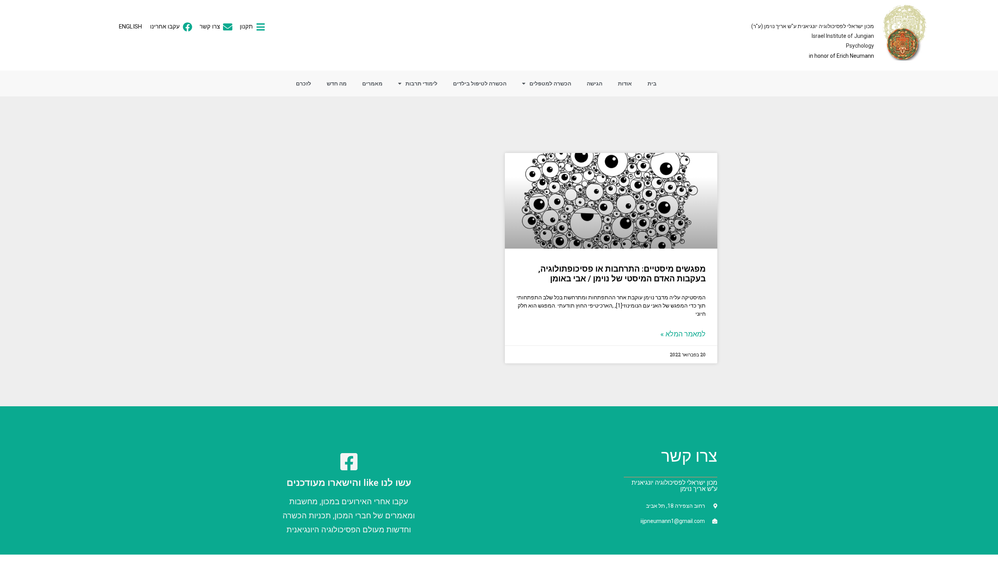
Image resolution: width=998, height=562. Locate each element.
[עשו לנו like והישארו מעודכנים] (349, 461)
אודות (625, 83)
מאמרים (372, 83)
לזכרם (303, 83)
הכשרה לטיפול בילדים (479, 83)
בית (652, 83)
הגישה (594, 83)
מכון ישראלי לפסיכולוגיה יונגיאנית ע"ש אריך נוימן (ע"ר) (812, 26)
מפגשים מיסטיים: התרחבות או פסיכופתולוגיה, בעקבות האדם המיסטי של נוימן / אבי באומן (622, 273)
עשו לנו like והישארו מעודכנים (349, 482)
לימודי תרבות (421, 83)
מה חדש (337, 83)
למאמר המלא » (683, 334)
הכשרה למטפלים (550, 83)
